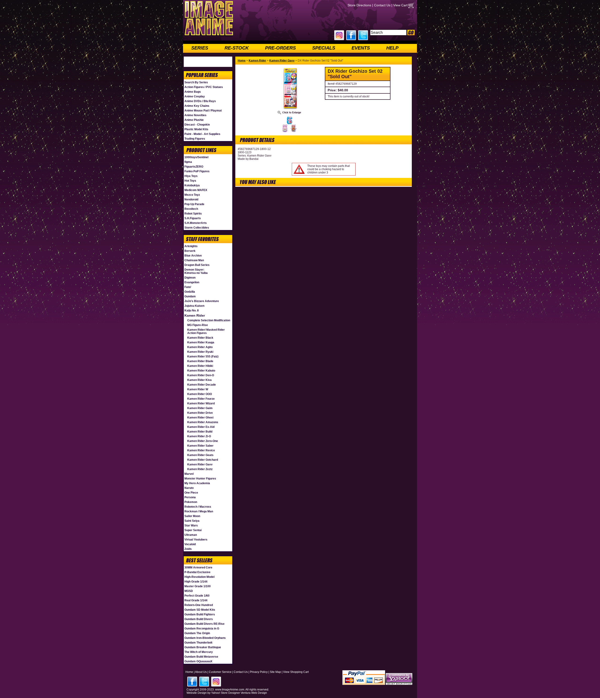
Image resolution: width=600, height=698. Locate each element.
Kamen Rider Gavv (200, 464)
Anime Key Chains (196, 105)
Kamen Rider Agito (200, 347)
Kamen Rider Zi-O (199, 436)
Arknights (191, 246)
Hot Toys (190, 180)
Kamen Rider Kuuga (200, 342)
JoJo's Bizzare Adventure (201, 301)
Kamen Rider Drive (200, 412)
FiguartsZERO (193, 166)
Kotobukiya (192, 185)
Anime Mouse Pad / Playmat (203, 110)
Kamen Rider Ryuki (200, 351)
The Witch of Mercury (198, 652)
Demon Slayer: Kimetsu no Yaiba (196, 271)
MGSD (188, 591)
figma (188, 162)
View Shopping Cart (296, 672)
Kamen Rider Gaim (200, 408)
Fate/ (187, 287)
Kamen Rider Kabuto (201, 370)
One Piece (191, 492)
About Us (201, 672)
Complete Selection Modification (208, 320)
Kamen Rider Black (200, 337)
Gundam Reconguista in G (201, 628)
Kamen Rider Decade (201, 384)
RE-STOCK (237, 47)
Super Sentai (193, 530)
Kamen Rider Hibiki (200, 366)
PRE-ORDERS (280, 47)
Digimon (189, 277)
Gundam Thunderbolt (198, 642)
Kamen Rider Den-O (200, 375)
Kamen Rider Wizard (201, 403)
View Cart (400, 5)
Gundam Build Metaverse (201, 656)
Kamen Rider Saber (200, 445)
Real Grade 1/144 (195, 600)
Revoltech (191, 209)
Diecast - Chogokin (197, 124)
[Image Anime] (208, 36)
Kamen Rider (194, 315)
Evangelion (191, 282)
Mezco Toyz (192, 194)
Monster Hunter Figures (200, 478)
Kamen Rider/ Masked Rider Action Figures (206, 331)
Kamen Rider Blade (200, 361)
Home (242, 60)
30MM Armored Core (198, 567)
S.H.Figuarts (192, 218)
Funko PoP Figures (197, 171)
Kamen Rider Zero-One (202, 441)
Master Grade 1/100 (197, 586)
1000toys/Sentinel (196, 157)
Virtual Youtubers (195, 539)
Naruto (189, 488)
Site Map (275, 672)
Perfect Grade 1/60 (197, 595)
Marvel (189, 474)
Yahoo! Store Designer (225, 692)
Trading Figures (194, 138)
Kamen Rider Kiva (199, 380)
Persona (190, 497)
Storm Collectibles (196, 227)
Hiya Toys (191, 176)
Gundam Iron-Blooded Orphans (205, 638)
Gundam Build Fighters (199, 614)
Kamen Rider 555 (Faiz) (202, 356)
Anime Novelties (195, 115)
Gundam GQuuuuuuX (198, 661)
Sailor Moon (192, 516)
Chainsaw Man (194, 260)
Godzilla (189, 291)
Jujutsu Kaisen (194, 305)
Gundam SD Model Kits (199, 609)
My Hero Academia (197, 483)
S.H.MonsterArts (195, 223)
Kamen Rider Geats (200, 455)
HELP (392, 47)
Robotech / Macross (197, 506)
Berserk (189, 251)
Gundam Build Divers (198, 619)
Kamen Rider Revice (201, 450)
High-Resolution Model (199, 577)
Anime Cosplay (194, 96)
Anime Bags (192, 91)
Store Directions (359, 5)
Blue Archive (193, 255)
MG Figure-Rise (197, 325)
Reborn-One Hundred (198, 605)
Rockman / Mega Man (198, 511)
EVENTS (361, 47)
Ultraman (190, 535)
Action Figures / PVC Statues (203, 87)
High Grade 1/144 (195, 581)
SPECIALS (323, 47)
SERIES (199, 47)
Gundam (190, 296)
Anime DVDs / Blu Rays (200, 101)
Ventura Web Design (254, 692)
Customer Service (220, 672)
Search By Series (196, 82)
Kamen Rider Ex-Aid (200, 427)
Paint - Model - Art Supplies (202, 134)
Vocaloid (190, 544)
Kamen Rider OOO (199, 394)
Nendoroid (191, 199)
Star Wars (191, 525)
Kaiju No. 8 (191, 310)
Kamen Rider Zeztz (200, 469)
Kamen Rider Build (199, 431)
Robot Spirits (193, 213)
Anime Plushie (194, 120)
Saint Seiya (191, 520)
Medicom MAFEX (195, 190)
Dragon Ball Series (197, 265)
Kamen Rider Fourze (201, 398)
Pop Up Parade (194, 204)
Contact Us (382, 5)
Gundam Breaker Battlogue (202, 647)
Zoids (188, 549)
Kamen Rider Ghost (200, 417)
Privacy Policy (259, 672)
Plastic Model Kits (196, 129)
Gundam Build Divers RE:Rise (204, 623)
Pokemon (190, 502)
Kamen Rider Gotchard (202, 459)
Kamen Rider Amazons (202, 422)
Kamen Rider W (197, 389)
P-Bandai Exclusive (197, 572)
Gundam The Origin (197, 633)
